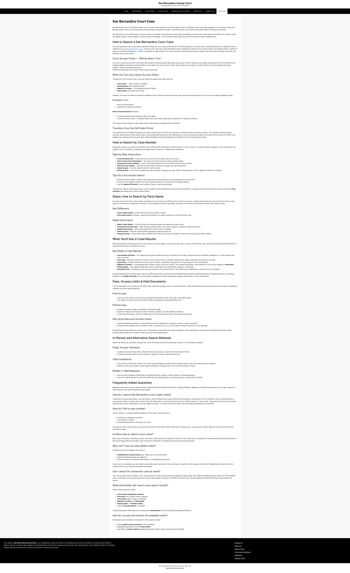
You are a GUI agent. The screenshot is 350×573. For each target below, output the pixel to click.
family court (166, 326)
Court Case (222, 11)
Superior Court (163, 11)
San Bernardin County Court (175, 568)
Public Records (137, 11)
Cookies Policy (240, 558)
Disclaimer (238, 555)
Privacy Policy (240, 549)
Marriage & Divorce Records (181, 11)
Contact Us (239, 543)
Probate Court (210, 11)
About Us (238, 546)
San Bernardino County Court (175, 3)
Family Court (198, 11)
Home (126, 11)
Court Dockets (150, 11)
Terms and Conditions (243, 552)
